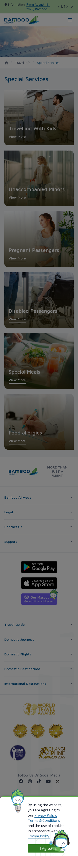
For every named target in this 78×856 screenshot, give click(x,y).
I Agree (46, 848)
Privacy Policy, (45, 815)
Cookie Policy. (39, 836)
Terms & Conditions (44, 820)
